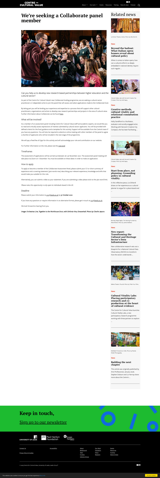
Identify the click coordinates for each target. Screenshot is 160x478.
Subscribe (58, 246)
